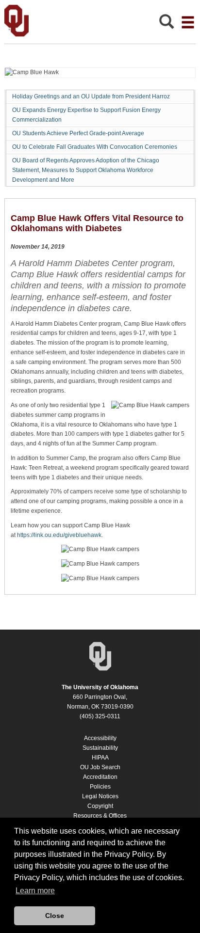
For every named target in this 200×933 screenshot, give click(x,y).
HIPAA (100, 757)
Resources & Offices (100, 815)
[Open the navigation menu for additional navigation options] (188, 22)
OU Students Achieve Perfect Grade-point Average (78, 133)
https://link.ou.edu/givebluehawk (59, 535)
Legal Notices (100, 796)
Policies (100, 786)
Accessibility (100, 738)
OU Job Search (100, 767)
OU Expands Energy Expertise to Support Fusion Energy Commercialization (86, 115)
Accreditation (100, 777)
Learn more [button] (35, 890)
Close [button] (54, 915)
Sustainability (100, 747)
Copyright (100, 806)
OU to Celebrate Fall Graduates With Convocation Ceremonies (94, 146)
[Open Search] (166, 24)
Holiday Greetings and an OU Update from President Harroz (91, 96)
